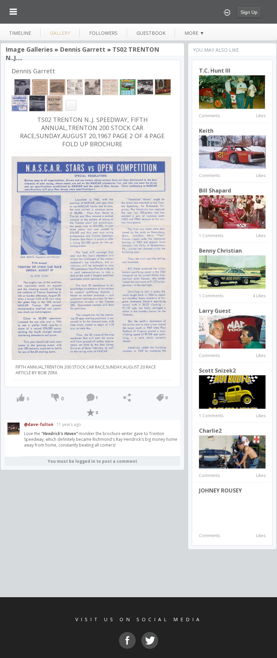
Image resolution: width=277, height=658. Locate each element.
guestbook (151, 33)
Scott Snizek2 (217, 370)
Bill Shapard (215, 190)
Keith (206, 130)
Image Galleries (29, 49)
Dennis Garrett (82, 49)
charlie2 (210, 430)
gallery (60, 33)
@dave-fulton (38, 424)
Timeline (20, 33)
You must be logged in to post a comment (92, 461)
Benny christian (220, 250)
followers (103, 33)
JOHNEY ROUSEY (220, 490)
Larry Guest (215, 310)
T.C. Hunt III (214, 70)
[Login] (227, 12)
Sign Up (249, 12)
